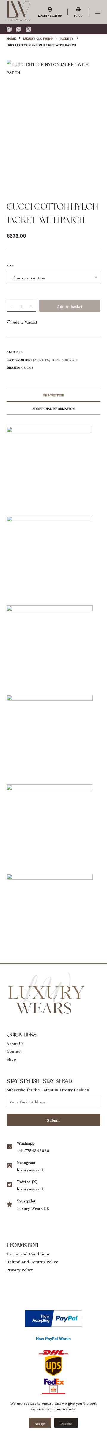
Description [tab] (53, 394)
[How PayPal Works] (53, 1317)
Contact (14, 1050)
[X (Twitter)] (28, 29)
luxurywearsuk (30, 1169)
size (10, 264)
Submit (53, 1119)
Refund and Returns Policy (32, 1261)
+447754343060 (33, 1149)
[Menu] (97, 12)
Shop (11, 1058)
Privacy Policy (20, 1269)
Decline (66, 1423)
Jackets (41, 359)
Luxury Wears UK (33, 1207)
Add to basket (70, 305)
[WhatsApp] (18, 29)
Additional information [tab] (53, 408)
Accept (40, 1423)
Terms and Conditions (28, 1253)
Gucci (27, 367)
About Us (15, 1042)
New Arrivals (65, 359)
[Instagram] (9, 29)
